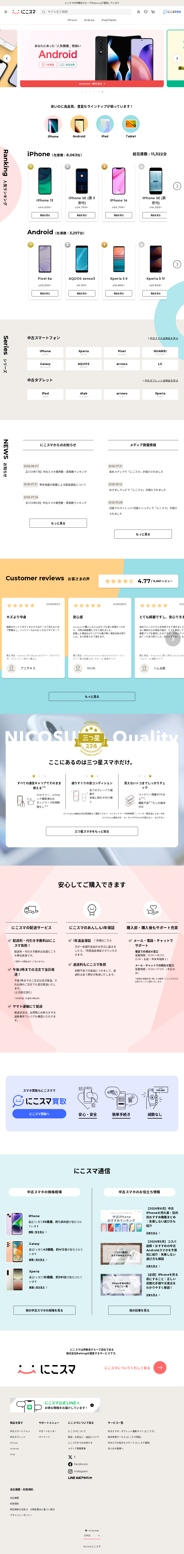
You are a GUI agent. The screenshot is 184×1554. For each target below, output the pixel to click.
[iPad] (105, 124)
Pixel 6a (45, 279)
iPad (12, 1454)
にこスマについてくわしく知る (127, 1368)
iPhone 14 (119, 200)
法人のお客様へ (115, 1448)
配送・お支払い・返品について (83, 1437)
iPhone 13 (44, 200)
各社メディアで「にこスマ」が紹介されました (136, 471)
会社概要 (14, 1498)
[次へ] (173, 639)
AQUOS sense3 (82, 279)
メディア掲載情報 (77, 1448)
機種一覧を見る (36, 1232)
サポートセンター (48, 1431)
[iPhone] (53, 124)
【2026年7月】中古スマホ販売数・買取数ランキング (55, 471)
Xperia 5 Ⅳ (155, 279)
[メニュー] (6, 12)
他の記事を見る (139, 1310)
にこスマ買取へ (39, 1114)
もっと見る (58, 523)
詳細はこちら (104, 940)
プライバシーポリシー (21, 1515)
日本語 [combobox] (87, 1535)
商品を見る (45, 215)
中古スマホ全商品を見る (164, 338)
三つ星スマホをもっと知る (92, 831)
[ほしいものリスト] (146, 12)
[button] (177, 186)
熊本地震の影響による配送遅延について (63, 484)
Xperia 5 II (118, 279)
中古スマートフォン (20, 1431)
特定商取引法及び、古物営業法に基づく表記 (32, 1509)
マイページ (44, 1437)
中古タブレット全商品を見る (161, 380)
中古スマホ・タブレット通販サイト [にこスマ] (131, 1431)
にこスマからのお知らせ (80, 1442)
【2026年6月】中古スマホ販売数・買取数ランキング (55, 502)
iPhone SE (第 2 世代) (155, 200)
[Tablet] (131, 124)
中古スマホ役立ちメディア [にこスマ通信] (129, 1442)
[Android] (79, 124)
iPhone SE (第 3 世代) (82, 200)
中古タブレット (18, 1437)
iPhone (14, 1442)
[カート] (153, 12)
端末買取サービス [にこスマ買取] (124, 1437)
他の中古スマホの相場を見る (44, 1310)
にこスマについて (77, 1431)
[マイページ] (138, 12)
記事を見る (151, 1233)
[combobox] (88, 12)
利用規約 (14, 1503)
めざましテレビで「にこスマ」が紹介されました (137, 490)
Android (14, 1448)
